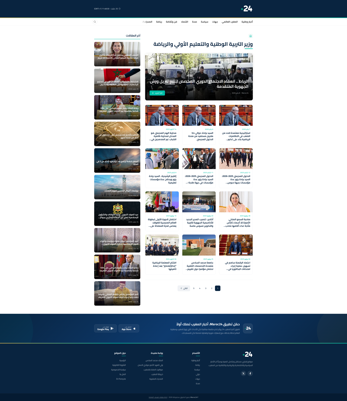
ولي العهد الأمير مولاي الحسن (150, 365)
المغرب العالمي (230, 22)
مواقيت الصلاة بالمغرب (153, 369)
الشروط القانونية (119, 365)
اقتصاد (184, 22)
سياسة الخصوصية (118, 369)
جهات (215, 22)
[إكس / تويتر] (243, 373)
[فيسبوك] (250, 373)
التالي (185, 288)
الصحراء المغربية (144, 22)
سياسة (204, 22)
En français (121, 379)
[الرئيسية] (250, 36)
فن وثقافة (171, 22)
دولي (198, 374)
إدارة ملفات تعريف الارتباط (158, 397)
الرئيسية (122, 360)
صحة (194, 22)
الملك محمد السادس (154, 360)
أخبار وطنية (247, 22)
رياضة (159, 22)
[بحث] (94, 21)
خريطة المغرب (157, 374)
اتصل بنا (123, 374)
